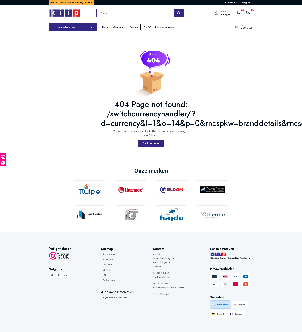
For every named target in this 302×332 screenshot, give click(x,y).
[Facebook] (52, 275)
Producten (108, 259)
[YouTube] (66, 275)
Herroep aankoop (164, 27)
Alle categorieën (66, 27)
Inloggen (245, 2)
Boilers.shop (109, 254)
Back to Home (151, 143)
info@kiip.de (246, 28)
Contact (134, 27)
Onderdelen (109, 280)
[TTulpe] (89, 189)
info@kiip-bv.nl (165, 277)
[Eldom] (171, 189)
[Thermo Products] (212, 189)
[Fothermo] (212, 214)
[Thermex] (130, 189)
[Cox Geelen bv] (89, 214)
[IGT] (130, 214)
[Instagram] (59, 275)
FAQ (145, 27)
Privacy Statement (161, 294)
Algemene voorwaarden (115, 297)
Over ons (118, 27)
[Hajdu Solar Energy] (171, 214)
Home (105, 27)
